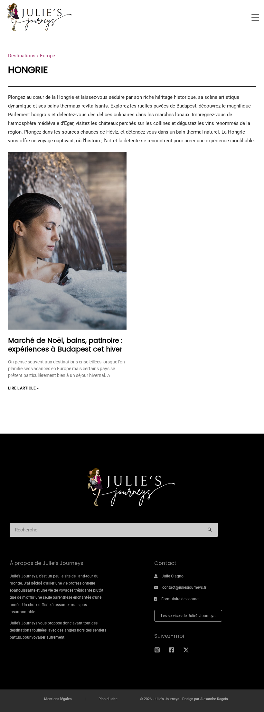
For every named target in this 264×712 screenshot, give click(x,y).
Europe (47, 56)
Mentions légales (58, 699)
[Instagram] (157, 650)
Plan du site (108, 699)
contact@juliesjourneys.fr (184, 587)
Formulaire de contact (180, 599)
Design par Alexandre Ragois (205, 699)
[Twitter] (186, 650)
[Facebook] (171, 650)
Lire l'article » (23, 388)
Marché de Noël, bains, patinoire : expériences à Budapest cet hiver (65, 345)
